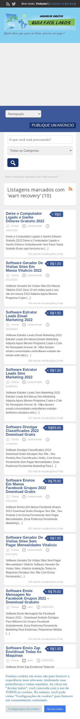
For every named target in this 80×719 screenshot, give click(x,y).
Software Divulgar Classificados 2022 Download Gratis (22, 431)
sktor (30, 607)
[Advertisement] (40, 74)
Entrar (70, 3)
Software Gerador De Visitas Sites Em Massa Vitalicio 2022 (24, 267)
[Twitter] (13, 3)
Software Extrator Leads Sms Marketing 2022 (21, 373)
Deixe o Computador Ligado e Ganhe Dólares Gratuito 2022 (25, 217)
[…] (46, 248)
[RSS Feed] (7, 3)
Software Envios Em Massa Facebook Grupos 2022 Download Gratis (26, 486)
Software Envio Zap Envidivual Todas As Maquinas (23, 652)
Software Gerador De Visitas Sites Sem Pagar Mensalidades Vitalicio (31, 541)
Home (8, 176)
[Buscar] (12, 162)
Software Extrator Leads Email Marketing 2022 (21, 316)
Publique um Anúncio (53, 125)
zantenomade (34, 226)
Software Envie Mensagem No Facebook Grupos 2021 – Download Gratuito (27, 596)
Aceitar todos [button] (55, 709)
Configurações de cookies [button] (23, 709)
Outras (15, 226)
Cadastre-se (57, 3)
